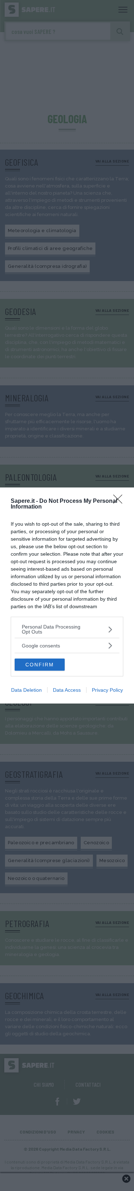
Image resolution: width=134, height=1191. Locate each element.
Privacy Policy (107, 690)
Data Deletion (26, 690)
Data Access (67, 690)
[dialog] (67, 595)
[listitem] (67, 629)
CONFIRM (39, 664)
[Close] (120, 501)
